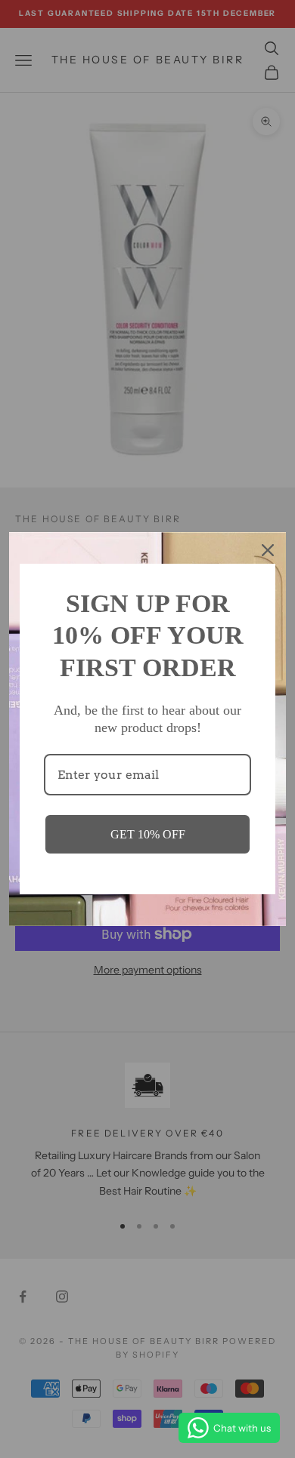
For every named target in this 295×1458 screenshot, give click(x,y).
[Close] (268, 550)
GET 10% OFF (147, 834)
